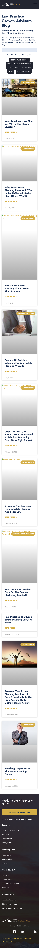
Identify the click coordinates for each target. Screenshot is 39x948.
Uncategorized (23, 72)
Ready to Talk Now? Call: (17, 820)
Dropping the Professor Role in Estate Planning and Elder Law (18, 508)
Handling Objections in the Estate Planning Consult (17, 771)
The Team (5, 875)
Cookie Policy (7, 839)
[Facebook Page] (14, 932)
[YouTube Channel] (31, 932)
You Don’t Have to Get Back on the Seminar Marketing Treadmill (17, 592)
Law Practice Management (19, 68)
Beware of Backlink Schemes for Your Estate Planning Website (18, 363)
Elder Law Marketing (20, 60)
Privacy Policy (7, 843)
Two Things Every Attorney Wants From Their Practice (17, 288)
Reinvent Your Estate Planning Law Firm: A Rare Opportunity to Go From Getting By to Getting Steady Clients (18, 697)
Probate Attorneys (9, 900)
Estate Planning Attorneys (12, 908)
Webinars (5, 888)
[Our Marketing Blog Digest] (35, 932)
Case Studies (7, 859)
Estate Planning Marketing (19, 64)
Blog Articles (6, 855)
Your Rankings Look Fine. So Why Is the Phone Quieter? (19, 124)
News (11, 72)
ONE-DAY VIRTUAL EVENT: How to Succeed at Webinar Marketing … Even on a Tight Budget (19, 436)
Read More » (11, 132)
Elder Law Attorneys (9, 904)
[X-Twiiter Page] (19, 932)
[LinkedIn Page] (23, 932)
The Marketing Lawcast (10, 884)
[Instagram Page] (27, 932)
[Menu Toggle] (35, 4)
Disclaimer (6, 834)
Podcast (5, 863)
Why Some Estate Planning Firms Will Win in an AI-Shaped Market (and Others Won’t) (18, 192)
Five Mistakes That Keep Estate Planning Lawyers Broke (18, 619)
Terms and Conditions (10, 830)
